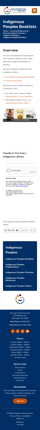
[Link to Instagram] (18, 331)
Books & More (20, 367)
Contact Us (20, 380)
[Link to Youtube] (27, 331)
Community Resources (20, 375)
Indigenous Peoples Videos (19, 285)
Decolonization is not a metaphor (19, 96)
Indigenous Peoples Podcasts (20, 272)
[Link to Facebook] (13, 331)
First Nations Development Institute (20, 77)
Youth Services (20, 373)
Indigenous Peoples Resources (15, 279)
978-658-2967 (24, 321)
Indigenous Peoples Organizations (15, 265)
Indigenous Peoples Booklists (20, 258)
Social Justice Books (14, 80)
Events (20, 370)
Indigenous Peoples (14, 249)
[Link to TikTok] (23, 331)
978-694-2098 (26, 325)
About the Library (20, 378)
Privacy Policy (15, 416)
